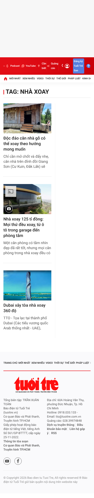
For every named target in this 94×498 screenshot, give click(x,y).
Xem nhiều (28, 78)
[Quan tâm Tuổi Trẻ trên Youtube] (7, 461)
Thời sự (50, 78)
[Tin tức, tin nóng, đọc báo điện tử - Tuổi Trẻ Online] (4, 66)
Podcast (14, 65)
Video (40, 78)
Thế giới (61, 78)
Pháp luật (74, 78)
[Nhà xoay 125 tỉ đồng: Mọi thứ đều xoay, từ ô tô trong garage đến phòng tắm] (27, 199)
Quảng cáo (54, 66)
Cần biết (44, 66)
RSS (54, 433)
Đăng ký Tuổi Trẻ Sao (78, 66)
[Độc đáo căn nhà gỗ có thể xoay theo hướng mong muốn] (27, 118)
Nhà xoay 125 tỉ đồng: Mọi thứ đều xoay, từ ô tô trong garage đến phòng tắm (23, 227)
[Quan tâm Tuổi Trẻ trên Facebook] (18, 461)
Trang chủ (10, 362)
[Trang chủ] (5, 79)
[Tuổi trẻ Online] (37, 385)
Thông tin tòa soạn (15, 441)
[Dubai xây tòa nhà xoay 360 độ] (27, 285)
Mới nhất (15, 78)
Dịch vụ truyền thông (60, 425)
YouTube (31, 65)
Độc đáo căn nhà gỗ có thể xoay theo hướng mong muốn (24, 144)
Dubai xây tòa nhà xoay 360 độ (24, 308)
